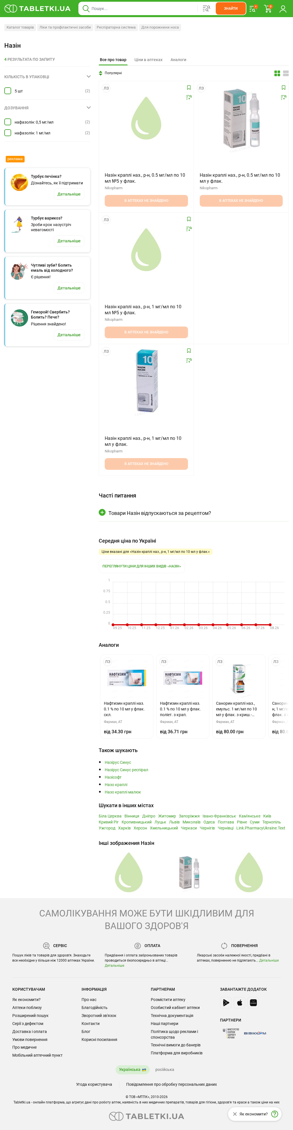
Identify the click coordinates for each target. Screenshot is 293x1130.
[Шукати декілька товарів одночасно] (206, 8)
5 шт (19, 91)
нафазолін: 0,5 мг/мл (34, 122)
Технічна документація (172, 1015)
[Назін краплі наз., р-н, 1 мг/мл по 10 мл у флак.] (146, 381)
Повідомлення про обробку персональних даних (171, 1084)
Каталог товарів (20, 27)
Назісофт (113, 777)
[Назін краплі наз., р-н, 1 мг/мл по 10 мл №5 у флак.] (146, 249)
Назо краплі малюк (123, 792)
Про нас (89, 999)
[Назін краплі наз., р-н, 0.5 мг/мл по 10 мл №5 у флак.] (146, 118)
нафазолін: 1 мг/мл (32, 133)
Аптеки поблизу (27, 1007)
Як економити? (26, 999)
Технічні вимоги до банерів (176, 1045)
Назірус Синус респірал (126, 770)
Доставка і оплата (29, 1031)
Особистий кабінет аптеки (175, 1007)
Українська (129, 1069)
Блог (86, 1031)
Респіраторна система (116, 27)
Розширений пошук (30, 1015)
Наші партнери (164, 1023)
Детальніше (114, 966)
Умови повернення (29, 1039)
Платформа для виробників (177, 1053)
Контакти (91, 1023)
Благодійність (95, 1007)
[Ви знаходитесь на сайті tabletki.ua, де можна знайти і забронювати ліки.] (37, 8)
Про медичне (24, 1047)
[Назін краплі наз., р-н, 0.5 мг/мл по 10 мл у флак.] (241, 118)
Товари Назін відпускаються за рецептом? (159, 513)
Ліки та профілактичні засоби (65, 27)
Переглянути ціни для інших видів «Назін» (141, 566)
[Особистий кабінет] (283, 8)
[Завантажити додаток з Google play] (225, 1002)
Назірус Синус (118, 762)
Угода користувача (94, 1084)
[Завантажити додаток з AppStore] (239, 1002)
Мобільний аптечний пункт (37, 1055)
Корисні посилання (99, 1039)
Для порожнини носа (160, 27)
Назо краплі (116, 784)
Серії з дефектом (27, 1023)
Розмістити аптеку (168, 999)
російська (164, 1069)
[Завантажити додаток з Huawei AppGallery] (253, 1002)
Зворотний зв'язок (99, 1015)
